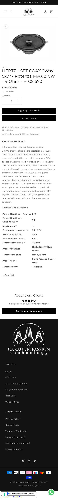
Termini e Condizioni (15, 431)
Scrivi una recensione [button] (29, 311)
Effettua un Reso (13, 449)
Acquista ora (29, 118)
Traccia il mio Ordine (16, 383)
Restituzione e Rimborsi (17, 443)
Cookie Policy (12, 425)
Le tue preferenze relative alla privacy (21, 493)
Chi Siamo (10, 377)
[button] (5, 12)
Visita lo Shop (12, 402)
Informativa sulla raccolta (11, 497)
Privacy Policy (12, 419)
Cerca (8, 371)
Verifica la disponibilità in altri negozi (21, 134)
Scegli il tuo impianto (16, 389)
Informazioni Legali (15, 437)
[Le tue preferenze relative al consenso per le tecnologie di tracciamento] (4, 494)
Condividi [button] (9, 275)
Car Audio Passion (23, 482)
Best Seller (10, 396)
